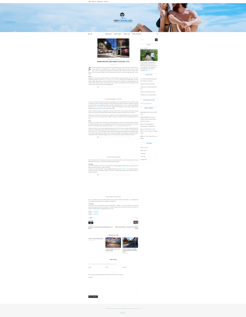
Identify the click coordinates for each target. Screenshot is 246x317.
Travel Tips (127, 34)
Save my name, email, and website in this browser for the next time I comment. (105, 274)
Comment (90, 277)
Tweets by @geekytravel (146, 103)
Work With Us (100, 1)
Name (90, 267)
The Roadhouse (122, 129)
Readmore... (147, 70)
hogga (91, 217)
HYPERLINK (95, 211)
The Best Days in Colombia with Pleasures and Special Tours (129, 250)
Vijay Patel (143, 112)
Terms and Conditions (132, 308)
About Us (94, 1)
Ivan (141, 129)
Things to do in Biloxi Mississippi (147, 84)
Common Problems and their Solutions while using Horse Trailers (147, 119)
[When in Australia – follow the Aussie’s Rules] (135, 222)
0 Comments (135, 217)
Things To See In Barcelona (95, 238)
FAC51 (115, 125)
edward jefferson (145, 117)
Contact (106, 1)
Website (124, 267)
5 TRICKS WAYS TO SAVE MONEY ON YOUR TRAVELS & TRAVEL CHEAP (148, 131)
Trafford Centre (124, 169)
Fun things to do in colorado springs (148, 94)
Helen (141, 136)
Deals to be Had (136, 34)
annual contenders (99, 106)
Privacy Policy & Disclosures (122, 308)
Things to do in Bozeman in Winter (147, 92)
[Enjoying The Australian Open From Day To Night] (90, 222)
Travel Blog (108, 34)
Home (89, 1)
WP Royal (114, 308)
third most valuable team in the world (110, 79)
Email (107, 267)
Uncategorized (143, 159)
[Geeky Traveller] (123, 17)
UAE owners (125, 105)
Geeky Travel (117, 34)
